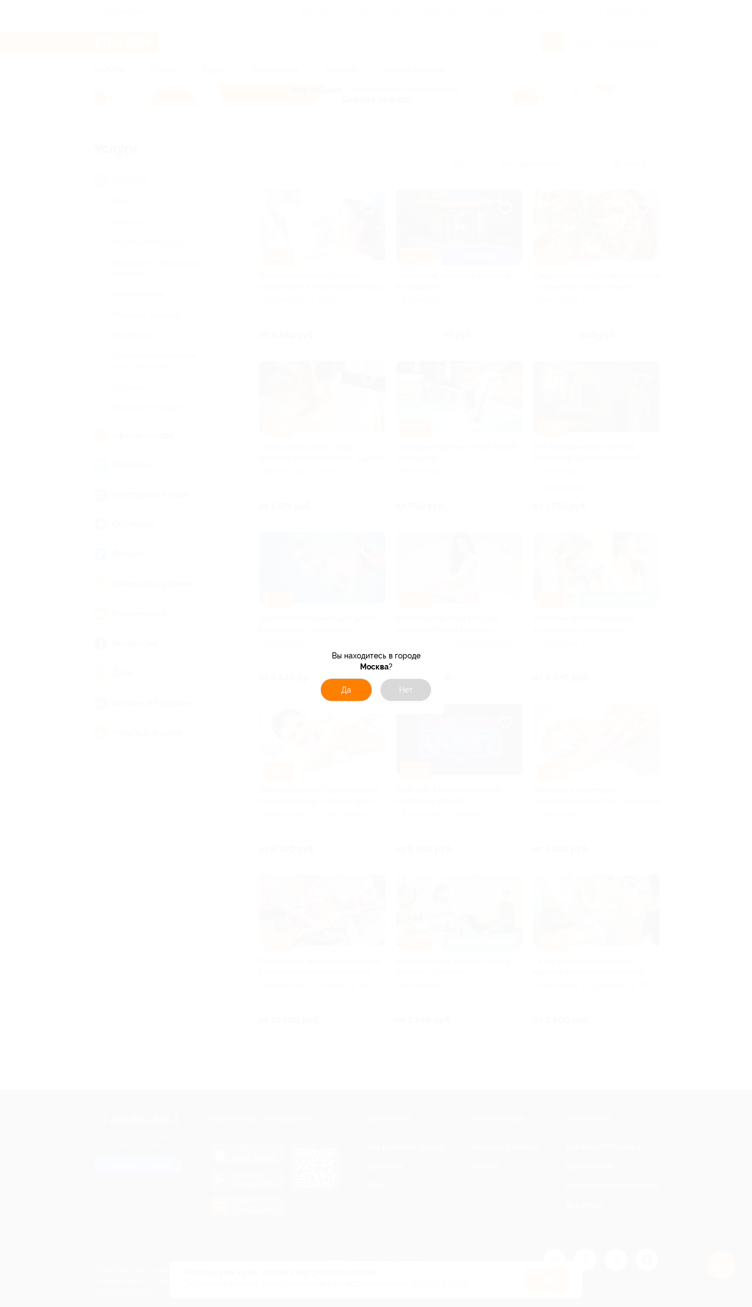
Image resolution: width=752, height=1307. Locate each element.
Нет (406, 689)
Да (346, 689)
